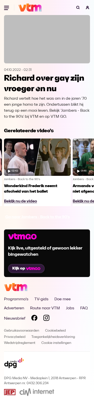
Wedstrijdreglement (19, 343)
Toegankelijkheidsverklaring (53, 337)
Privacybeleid (14, 337)
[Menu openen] (7, 8)
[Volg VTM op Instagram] (46, 319)
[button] (87, 7)
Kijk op (18, 268)
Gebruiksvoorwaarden (21, 331)
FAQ (84, 308)
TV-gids (41, 299)
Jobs (70, 308)
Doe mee (62, 299)
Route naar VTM (45, 308)
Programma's (16, 299)
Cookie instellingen (56, 343)
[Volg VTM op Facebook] (34, 319)
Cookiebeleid (55, 331)
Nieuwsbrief (14, 319)
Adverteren (14, 308)
